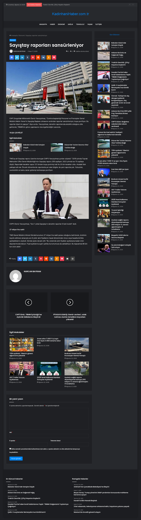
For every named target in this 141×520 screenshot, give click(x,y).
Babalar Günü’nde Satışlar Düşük (118, 44)
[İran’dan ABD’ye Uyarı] (104, 172)
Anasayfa (43, 24)
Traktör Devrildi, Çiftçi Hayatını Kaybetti (56, 5)
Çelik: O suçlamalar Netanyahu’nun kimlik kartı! (120, 87)
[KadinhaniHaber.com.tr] (70, 14)
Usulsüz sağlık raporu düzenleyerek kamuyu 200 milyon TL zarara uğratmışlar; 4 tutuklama (76, 380)
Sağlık (70, 24)
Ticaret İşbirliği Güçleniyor (117, 211)
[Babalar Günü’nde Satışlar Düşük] (16, 147)
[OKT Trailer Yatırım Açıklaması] (21, 368)
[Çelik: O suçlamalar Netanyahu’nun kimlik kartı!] (104, 88)
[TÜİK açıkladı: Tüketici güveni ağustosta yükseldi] (21, 344)
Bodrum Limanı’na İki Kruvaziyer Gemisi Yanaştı (75, 354)
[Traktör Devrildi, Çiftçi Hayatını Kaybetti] (104, 65)
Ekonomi (61, 24)
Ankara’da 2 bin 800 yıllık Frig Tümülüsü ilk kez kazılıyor (121, 113)
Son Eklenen (115, 35)
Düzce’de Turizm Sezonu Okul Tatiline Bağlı (121, 141)
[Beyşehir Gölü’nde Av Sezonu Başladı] (104, 238)
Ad (11, 432)
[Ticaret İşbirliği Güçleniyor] (104, 213)
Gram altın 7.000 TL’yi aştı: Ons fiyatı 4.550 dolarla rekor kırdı (49, 341)
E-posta (12, 440)
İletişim (99, 24)
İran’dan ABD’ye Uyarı (120, 169)
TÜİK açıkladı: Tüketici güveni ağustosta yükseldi (21, 354)
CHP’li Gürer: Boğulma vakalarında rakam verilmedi (120, 124)
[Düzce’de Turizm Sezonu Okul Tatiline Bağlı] (57, 147)
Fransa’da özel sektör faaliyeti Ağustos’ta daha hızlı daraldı (110, 133)
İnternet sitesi (55, 440)
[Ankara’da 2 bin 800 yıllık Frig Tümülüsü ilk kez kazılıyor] (104, 114)
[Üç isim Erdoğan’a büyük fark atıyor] (104, 248)
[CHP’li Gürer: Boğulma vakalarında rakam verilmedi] (104, 125)
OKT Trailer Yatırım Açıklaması (17, 378)
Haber (52, 24)
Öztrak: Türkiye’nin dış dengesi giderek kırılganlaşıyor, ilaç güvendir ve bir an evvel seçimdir (120, 100)
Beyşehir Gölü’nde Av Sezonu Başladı (119, 236)
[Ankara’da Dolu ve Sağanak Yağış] (104, 56)
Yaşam (89, 24)
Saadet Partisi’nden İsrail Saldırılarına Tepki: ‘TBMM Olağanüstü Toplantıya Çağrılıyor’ (121, 75)
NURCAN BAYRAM (19, 51)
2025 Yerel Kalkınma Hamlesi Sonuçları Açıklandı (48, 378)
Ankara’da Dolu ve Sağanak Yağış (118, 54)
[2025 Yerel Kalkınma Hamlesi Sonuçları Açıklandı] (49, 368)
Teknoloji (80, 24)
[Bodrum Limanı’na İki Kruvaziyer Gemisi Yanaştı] (77, 344)
